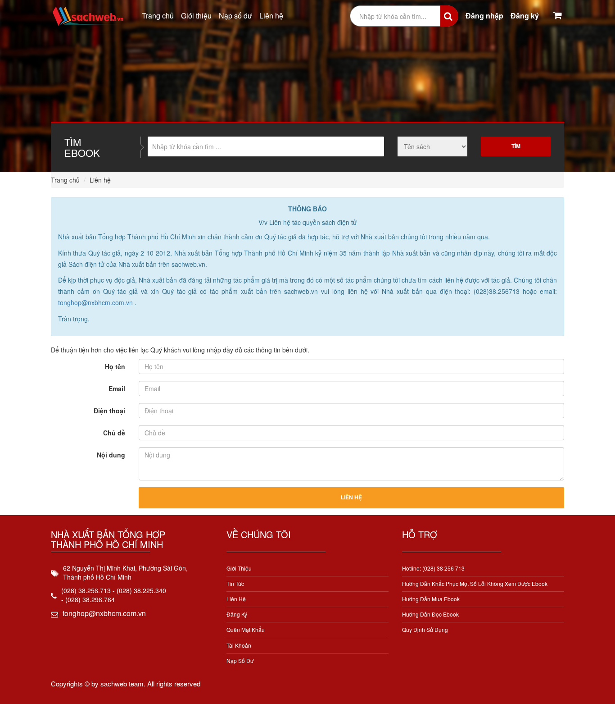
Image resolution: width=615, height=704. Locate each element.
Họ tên (115, 366)
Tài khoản (238, 645)
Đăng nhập (484, 15)
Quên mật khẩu (245, 629)
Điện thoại (109, 410)
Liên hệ (271, 15)
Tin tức (235, 583)
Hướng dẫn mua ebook (431, 599)
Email (117, 388)
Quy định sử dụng (425, 629)
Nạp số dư (235, 15)
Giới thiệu (196, 15)
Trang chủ (158, 15)
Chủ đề (114, 432)
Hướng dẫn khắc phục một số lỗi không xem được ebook (474, 583)
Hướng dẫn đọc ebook (430, 614)
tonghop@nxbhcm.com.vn (96, 302)
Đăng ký (525, 15)
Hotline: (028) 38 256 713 (433, 568)
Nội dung (111, 454)
